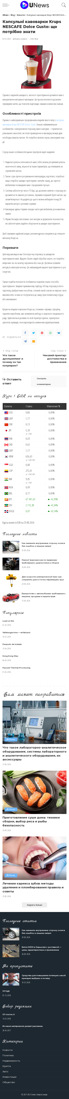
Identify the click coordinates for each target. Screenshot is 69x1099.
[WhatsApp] (50, 333)
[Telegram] (25, 341)
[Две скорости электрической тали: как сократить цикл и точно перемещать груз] (11, 580)
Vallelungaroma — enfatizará (16, 632)
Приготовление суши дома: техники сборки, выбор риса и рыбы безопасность (31, 821)
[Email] (33, 341)
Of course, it (9, 1014)
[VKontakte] (58, 333)
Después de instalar (12, 644)
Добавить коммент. (20, 39)
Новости (11, 739)
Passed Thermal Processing (16, 668)
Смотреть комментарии (44, 381)
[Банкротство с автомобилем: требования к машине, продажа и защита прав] (11, 597)
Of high (6, 991)
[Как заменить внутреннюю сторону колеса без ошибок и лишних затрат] (11, 547)
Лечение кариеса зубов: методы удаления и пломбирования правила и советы (33, 887)
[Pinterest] (42, 333)
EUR (19, 522)
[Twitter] (33, 333)
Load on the (8, 621)
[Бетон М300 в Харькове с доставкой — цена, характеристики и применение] (11, 951)
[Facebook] (25, 333)
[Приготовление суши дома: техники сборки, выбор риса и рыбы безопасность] (34, 792)
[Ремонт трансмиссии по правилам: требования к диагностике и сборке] (11, 564)
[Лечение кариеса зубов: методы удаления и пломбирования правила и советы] (34, 858)
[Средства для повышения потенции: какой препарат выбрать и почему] (11, 979)
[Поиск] (62, 5)
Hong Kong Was (10, 656)
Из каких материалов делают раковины (23, 1026)
